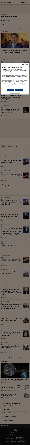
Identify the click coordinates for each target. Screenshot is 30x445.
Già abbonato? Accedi (15, 93)
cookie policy (20, 75)
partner (14, 81)
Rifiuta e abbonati (25, 64)
